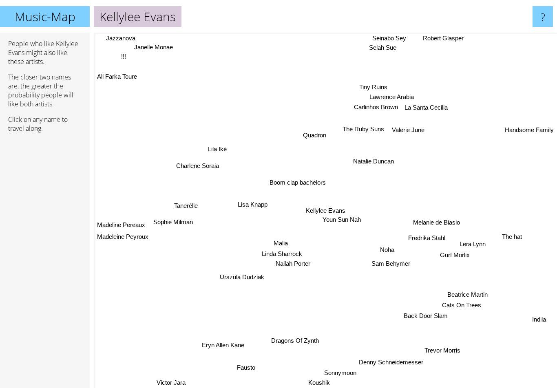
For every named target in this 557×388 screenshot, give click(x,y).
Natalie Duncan (373, 161)
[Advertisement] (45, 263)
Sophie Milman (173, 222)
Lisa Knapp (252, 204)
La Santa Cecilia (425, 107)
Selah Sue (382, 47)
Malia (281, 243)
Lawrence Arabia (392, 96)
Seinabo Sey (388, 38)
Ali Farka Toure (117, 76)
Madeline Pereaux (121, 225)
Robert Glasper (443, 38)
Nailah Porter (293, 264)
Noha (388, 248)
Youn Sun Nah (342, 219)
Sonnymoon (339, 372)
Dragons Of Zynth (294, 340)
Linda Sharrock (283, 254)
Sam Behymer (390, 263)
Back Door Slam (425, 316)
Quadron (315, 135)
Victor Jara (170, 382)
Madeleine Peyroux (122, 237)
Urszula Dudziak (241, 276)
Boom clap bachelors (298, 182)
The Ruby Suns (364, 129)
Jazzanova (120, 38)
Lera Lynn (473, 242)
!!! (123, 56)
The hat (512, 234)
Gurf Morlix (456, 253)
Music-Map (45, 16)
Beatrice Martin (467, 294)
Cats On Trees (461, 305)
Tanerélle (186, 205)
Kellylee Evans (325, 210)
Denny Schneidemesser (390, 362)
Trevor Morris (441, 351)
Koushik (317, 382)
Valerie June (408, 129)
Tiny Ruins (373, 86)
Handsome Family (529, 128)
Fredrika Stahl (428, 235)
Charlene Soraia (198, 165)
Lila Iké (217, 149)
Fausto (244, 366)
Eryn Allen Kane (224, 345)
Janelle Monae (153, 47)
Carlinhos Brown (376, 107)
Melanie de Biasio (436, 221)
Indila (539, 320)
